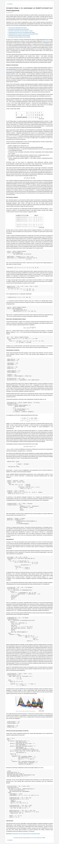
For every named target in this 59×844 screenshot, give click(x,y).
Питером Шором (45, 41)
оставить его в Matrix (40, 837)
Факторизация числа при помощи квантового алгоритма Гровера (26, 833)
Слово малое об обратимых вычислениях (17, 27)
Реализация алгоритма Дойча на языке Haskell (19, 29)
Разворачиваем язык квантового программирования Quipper (22, 32)
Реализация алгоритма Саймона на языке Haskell (19, 37)
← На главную (9, 3)
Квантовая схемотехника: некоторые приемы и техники (20, 30)
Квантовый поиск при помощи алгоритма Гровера (19, 35)
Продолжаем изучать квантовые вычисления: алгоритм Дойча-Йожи (23, 33)
